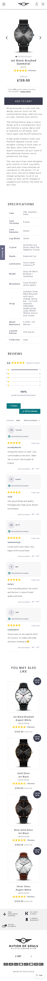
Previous (7, 37)
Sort (18, 420)
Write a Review (32, 412)
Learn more (25, 91)
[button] (25, 70)
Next (39, 37)
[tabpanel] (23, 36)
